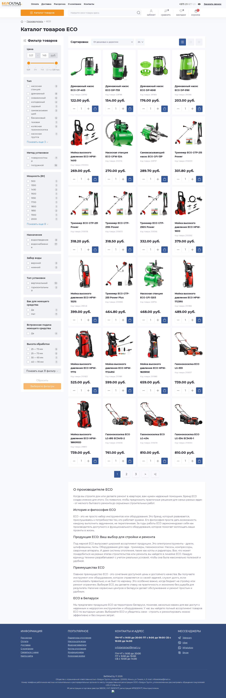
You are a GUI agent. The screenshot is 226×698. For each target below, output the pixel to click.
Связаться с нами (30, 652)
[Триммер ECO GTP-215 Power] (189, 133)
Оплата (35, 4)
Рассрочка (59, 4)
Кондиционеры (76, 652)
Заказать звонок (212, 4)
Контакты (89, 4)
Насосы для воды (77, 641)
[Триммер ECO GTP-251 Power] (84, 203)
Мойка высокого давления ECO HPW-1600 (187, 227)
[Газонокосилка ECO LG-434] (154, 415)
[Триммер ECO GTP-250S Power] (154, 203)
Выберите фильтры (42, 386)
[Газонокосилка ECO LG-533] (189, 344)
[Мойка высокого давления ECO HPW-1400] (84, 133)
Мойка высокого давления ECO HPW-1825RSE (153, 368)
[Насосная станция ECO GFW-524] (119, 133)
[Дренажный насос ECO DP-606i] (154, 66)
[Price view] (199, 42)
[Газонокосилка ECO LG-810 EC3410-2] (119, 415)
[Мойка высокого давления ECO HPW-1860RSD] (84, 415)
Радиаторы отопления (79, 637)
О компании (74, 4)
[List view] (190, 42)
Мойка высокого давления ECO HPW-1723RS (187, 297)
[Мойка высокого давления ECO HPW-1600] (189, 203)
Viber (185, 642)
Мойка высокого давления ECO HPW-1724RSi (118, 368)
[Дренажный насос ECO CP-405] (84, 66)
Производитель (35, 21)
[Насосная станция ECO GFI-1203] (154, 274)
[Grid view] (182, 42)
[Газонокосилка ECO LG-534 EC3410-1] (189, 415)
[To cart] (95, 109)
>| (155, 474)
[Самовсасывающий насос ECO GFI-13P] (154, 133)
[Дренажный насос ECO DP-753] (119, 66)
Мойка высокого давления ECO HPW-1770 (83, 368)
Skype (185, 652)
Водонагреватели (77, 645)
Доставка (46, 4)
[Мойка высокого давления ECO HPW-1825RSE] (154, 344)
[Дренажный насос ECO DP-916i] (189, 66)
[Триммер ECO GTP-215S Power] (119, 203)
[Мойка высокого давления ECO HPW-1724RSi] (119, 344)
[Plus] (88, 108)
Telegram (187, 637)
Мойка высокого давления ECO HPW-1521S (83, 297)
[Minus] (74, 108)
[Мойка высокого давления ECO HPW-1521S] (84, 274)
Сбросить (42, 380)
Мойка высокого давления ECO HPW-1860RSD (83, 438)
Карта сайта (27, 656)
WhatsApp (187, 647)
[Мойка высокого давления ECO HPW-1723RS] (189, 274)
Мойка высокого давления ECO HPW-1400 (83, 156)
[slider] (29, 63)
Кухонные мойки (76, 656)
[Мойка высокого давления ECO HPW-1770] (84, 344)
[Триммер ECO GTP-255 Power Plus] (119, 274)
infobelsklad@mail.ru (127, 647)
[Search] (139, 13)
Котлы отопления (77, 648)
